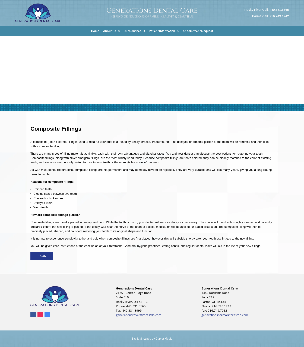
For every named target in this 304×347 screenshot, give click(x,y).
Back (41, 255)
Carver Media (164, 338)
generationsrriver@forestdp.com (138, 315)
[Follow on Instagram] (40, 314)
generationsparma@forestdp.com (224, 315)
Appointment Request (198, 31)
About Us (109, 31)
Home (95, 31)
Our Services (132, 31)
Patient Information (162, 31)
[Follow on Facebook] (33, 314)
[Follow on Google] (47, 314)
